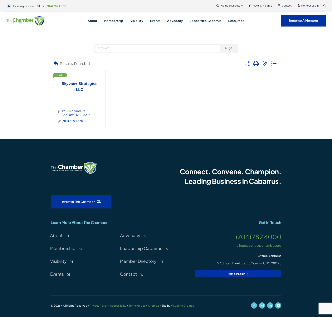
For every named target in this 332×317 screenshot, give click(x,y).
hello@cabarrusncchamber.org (258, 245)
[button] (324, 5)
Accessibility (118, 305)
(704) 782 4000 (56, 6)
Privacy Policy (99, 305)
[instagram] (262, 305)
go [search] (230, 48)
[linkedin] (270, 305)
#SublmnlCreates (182, 305)
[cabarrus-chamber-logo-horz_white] (74, 163)
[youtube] (278, 305)
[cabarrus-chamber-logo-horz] (26, 17)
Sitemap (153, 305)
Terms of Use (137, 305)
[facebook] (254, 305)
